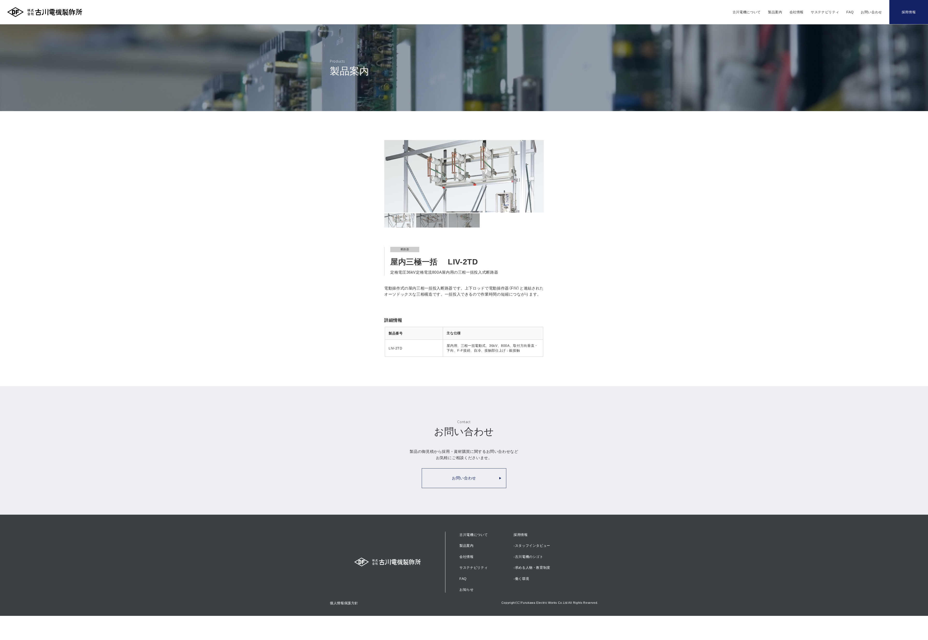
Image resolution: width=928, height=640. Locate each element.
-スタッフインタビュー (532, 546)
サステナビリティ (825, 12)
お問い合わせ (871, 12)
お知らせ (466, 589)
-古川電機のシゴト (528, 557)
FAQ (850, 12)
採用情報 (909, 12)
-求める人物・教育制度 (532, 567)
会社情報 (797, 12)
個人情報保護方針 (344, 603)
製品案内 (775, 12)
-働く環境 (521, 579)
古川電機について (746, 12)
